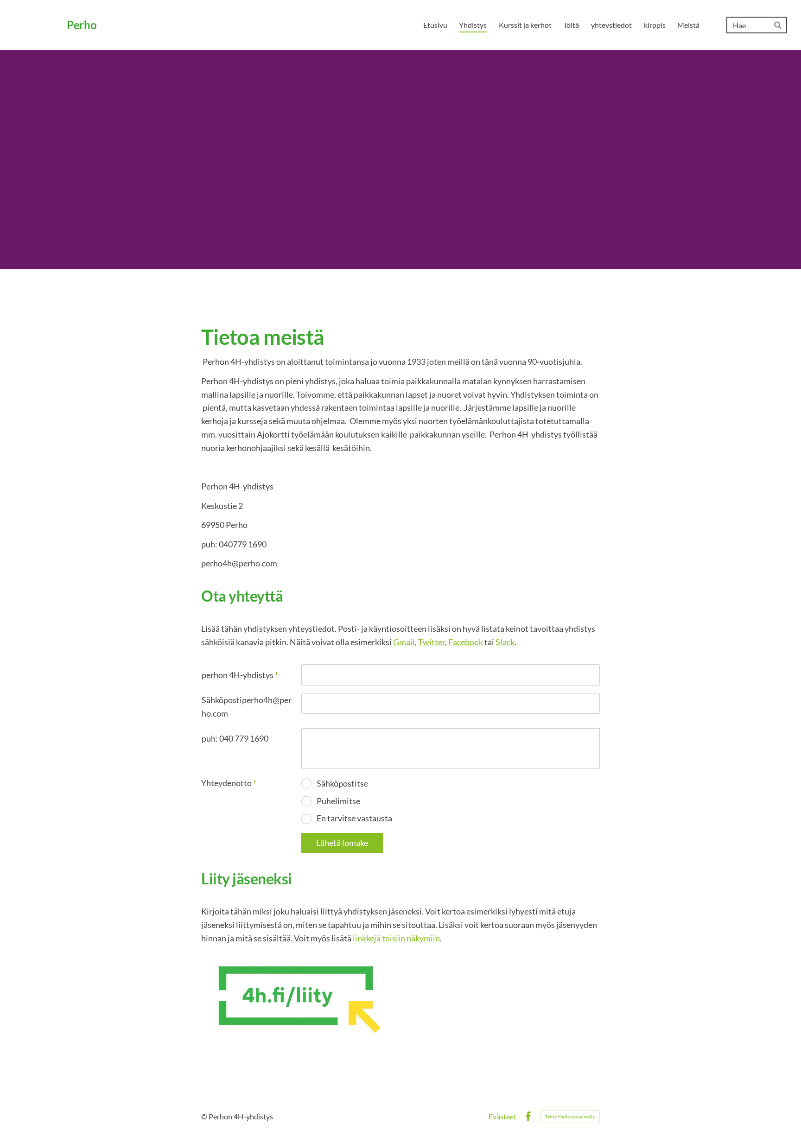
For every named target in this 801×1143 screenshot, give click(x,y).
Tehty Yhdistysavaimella (570, 1116)
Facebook (465, 642)
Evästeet (502, 1116)
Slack (505, 642)
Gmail (404, 642)
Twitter (431, 642)
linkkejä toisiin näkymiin (396, 938)
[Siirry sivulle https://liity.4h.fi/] (297, 997)
